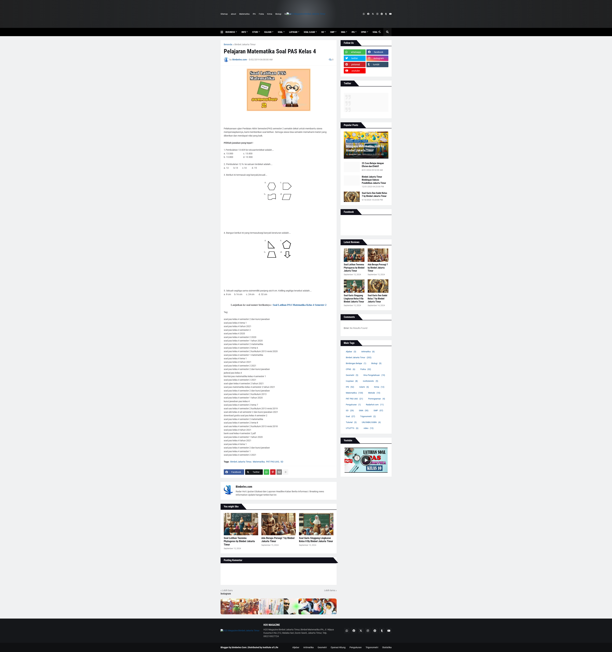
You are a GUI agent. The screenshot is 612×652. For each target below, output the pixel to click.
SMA (363, 410)
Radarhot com (375, 404)
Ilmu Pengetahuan (374, 375)
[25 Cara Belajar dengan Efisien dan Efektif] (352, 167)
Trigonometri (368, 416)
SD (281, 462)
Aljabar (351, 351)
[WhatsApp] (266, 472)
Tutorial (351, 422)
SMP (378, 410)
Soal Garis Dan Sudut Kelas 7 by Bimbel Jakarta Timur (374, 195)
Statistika (387, 647)
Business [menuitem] (230, 32)
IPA (254, 14)
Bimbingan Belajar (356, 363)
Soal (350, 416)
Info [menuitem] (243, 32)
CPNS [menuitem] (363, 32)
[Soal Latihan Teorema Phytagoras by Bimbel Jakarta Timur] (241, 524)
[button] (223, 32)
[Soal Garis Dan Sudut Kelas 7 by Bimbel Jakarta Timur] (352, 197)
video (369, 428)
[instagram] (377, 14)
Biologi (278, 14)
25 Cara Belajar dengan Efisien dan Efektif (373, 165)
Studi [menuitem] (255, 32)
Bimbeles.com (244, 486)
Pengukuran (353, 404)
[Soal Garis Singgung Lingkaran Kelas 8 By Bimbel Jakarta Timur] (316, 524)
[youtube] (390, 14)
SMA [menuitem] (343, 32)
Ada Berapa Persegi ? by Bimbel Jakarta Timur (278, 540)
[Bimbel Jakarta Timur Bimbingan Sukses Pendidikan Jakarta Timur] (352, 180)
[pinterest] (382, 14)
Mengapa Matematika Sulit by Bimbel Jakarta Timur (365, 148)
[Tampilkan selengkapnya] (285, 472)
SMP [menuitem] (332, 32)
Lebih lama (329, 590)
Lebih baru (227, 590)
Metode (374, 393)
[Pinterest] (273, 472)
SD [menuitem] (322, 32)
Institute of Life (270, 647)
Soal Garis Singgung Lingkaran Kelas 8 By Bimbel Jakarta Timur (316, 540)
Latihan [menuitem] (293, 32)
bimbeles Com (239, 647)
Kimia (269, 14)
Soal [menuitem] (280, 32)
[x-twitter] (373, 14)
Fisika (261, 14)
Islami (364, 387)
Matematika (244, 14)
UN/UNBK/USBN (371, 422)
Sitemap (224, 14)
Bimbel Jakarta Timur (245, 44)
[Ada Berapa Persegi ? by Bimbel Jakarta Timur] (278, 524)
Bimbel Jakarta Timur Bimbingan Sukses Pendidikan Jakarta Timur (374, 179)
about (233, 14)
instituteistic (370, 381)
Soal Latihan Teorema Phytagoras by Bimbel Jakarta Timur (239, 541)
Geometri (352, 375)
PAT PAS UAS (272, 462)
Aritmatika (368, 351)
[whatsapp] (364, 14)
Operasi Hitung (338, 647)
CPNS (350, 369)
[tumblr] (386, 14)
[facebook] (368, 14)
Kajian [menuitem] (267, 32)
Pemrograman (376, 399)
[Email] (279, 472)
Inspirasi (352, 381)
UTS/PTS (352, 428)
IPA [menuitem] (353, 32)
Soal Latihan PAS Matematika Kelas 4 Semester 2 (299, 305)
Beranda (228, 44)
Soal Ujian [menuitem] (309, 32)
